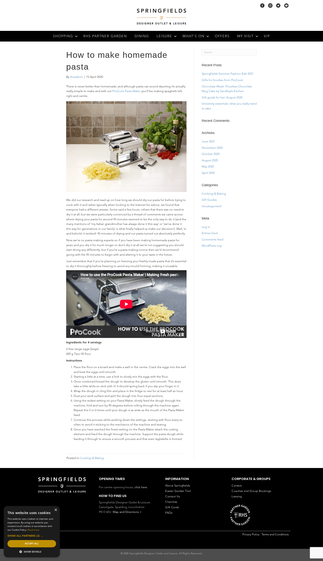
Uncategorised (211, 206)
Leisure (164, 36)
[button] (76, 36)
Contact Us (172, 496)
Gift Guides (209, 200)
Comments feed (212, 239)
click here (140, 487)
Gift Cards (172, 507)
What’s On (193, 36)
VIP (267, 36)
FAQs (168, 512)
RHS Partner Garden (105, 36)
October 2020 (211, 154)
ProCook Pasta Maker (126, 91)
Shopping (63, 36)
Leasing (237, 496)
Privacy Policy (250, 534)
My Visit (245, 36)
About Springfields (177, 485)
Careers (237, 485)
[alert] (32, 531)
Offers (222, 36)
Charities (171, 502)
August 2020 (210, 160)
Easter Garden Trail (178, 491)
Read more (33, 529)
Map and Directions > (127, 512)
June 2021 (208, 141)
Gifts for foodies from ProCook (222, 80)
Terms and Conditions (275, 534)
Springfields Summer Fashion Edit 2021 (228, 73)
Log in (206, 227)
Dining (142, 36)
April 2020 (208, 173)
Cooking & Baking (91, 458)
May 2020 (208, 166)
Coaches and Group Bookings (251, 491)
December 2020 (212, 148)
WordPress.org (212, 245)
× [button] (55, 510)
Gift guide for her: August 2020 (222, 97)
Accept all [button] (32, 543)
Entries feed (210, 233)
